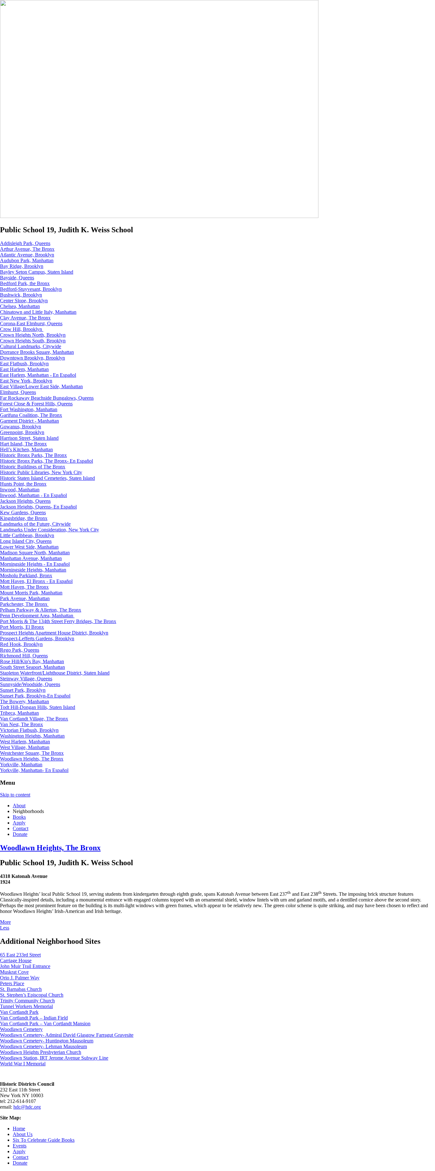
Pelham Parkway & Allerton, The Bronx (40, 610)
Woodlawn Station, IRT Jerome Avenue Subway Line (54, 1058)
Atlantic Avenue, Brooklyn (27, 254)
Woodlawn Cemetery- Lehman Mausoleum (43, 1046)
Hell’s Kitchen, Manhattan (26, 449)
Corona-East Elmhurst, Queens (31, 323)
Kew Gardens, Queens (23, 512)
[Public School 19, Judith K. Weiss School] (159, 216)
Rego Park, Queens (19, 650)
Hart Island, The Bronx (23, 443)
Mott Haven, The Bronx (24, 587)
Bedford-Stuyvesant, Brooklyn (31, 289)
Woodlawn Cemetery (21, 1029)
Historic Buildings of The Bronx (32, 466)
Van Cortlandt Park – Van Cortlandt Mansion (45, 1023)
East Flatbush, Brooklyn (24, 363)
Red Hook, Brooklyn (21, 644)
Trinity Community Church (27, 1000)
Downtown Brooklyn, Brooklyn (32, 358)
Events (19, 1145)
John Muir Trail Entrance (25, 966)
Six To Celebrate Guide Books (44, 1140)
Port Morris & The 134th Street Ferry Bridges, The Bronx (58, 621)
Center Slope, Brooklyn (24, 300)
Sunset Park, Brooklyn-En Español (35, 695)
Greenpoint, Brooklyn (22, 432)
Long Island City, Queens (26, 541)
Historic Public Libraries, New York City (41, 472)
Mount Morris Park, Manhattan (31, 592)
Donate (20, 834)
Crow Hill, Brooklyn (21, 329)
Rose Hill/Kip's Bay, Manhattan (32, 661)
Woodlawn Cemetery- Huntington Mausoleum (46, 1040)
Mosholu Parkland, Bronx (26, 575)
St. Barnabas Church (21, 989)
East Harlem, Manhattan (24, 369)
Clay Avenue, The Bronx (25, 317)
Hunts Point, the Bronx (23, 484)
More (5, 922)
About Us (22, 1134)
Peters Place (12, 983)
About (19, 805)
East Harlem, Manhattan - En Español (38, 375)
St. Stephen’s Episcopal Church (31, 995)
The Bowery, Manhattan (24, 701)
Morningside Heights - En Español (35, 564)
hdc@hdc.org (27, 1107)
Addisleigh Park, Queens (25, 243)
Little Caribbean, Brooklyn (27, 535)
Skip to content (15, 794)
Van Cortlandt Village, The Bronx (34, 718)
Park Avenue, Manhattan (25, 598)
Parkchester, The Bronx (24, 604)
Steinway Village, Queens (26, 678)
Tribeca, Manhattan (19, 713)
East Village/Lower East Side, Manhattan (41, 386)
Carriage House (16, 960)
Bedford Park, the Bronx (25, 283)
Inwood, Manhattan (19, 489)
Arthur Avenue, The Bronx (27, 249)
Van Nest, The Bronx (21, 724)
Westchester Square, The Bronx (32, 753)
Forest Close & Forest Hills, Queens (36, 403)
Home (19, 1128)
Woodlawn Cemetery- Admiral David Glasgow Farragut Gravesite (66, 1035)
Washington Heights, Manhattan (32, 736)
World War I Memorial (23, 1063)
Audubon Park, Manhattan (26, 260)
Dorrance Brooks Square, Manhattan (37, 352)
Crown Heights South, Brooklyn (33, 340)
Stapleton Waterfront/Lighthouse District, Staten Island (55, 673)
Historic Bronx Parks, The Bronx (33, 455)
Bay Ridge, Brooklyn (21, 266)
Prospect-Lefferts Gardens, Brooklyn (37, 638)
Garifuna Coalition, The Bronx (31, 415)
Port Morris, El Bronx (22, 627)
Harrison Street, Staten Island (29, 438)
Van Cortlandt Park (19, 1012)
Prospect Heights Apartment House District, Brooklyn (54, 632)
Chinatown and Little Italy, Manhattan (38, 312)
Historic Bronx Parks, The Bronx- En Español (46, 461)
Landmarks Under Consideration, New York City (49, 529)
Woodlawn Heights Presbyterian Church (40, 1052)
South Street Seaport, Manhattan (32, 667)
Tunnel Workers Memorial (26, 1006)
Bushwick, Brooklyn (21, 295)
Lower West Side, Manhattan (29, 547)
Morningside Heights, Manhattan (33, 569)
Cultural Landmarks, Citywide (30, 346)
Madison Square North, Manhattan (35, 552)
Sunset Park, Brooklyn (23, 690)
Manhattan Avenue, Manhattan (31, 558)
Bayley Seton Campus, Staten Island (36, 272)
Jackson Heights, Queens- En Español (38, 506)
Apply (19, 822)
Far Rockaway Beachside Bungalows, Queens (47, 398)
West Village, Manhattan (24, 747)
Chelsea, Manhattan (20, 306)
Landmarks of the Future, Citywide (35, 524)
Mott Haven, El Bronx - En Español (36, 581)
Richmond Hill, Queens (24, 655)
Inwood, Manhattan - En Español (33, 495)
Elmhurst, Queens (18, 392)
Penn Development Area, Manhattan (37, 615)
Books (19, 817)
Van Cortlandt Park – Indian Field (34, 1017)
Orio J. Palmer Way (19, 977)
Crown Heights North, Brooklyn (33, 335)
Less (4, 927)
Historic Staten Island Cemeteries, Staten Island (47, 478)
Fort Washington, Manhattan (28, 409)
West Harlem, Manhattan (25, 741)
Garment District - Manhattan (29, 421)
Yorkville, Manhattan (21, 764)
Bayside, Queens (17, 277)
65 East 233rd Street (20, 954)
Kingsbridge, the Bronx (23, 518)
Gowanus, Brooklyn (20, 426)
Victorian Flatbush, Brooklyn (29, 730)
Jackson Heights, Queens (25, 501)
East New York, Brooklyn (26, 380)
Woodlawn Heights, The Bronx (31, 758)
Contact (20, 828)
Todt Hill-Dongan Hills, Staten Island (37, 707)
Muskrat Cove (14, 972)
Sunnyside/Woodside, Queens (30, 684)
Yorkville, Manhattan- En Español (34, 770)
